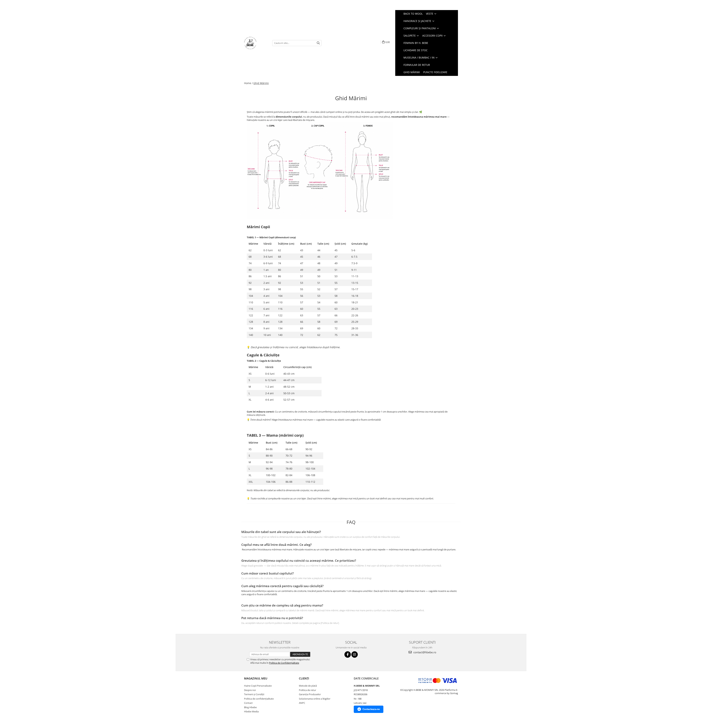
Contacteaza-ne (371, 709)
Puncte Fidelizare (435, 72)
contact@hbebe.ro (424, 652)
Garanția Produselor (310, 694)
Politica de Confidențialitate (284, 662)
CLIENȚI (304, 678)
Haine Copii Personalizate (258, 685)
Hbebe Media (251, 711)
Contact (248, 703)
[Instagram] (354, 654)
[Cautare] (318, 43)
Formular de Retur (416, 65)
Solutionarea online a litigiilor (314, 698)
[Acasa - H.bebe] (255, 43)
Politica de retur (307, 690)
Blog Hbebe (250, 707)
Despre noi (250, 690)
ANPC (302, 703)
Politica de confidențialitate (259, 698)
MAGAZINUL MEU (255, 678)
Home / (248, 83)
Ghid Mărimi (411, 72)
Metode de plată (308, 685)
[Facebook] (347, 654)
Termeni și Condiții (254, 694)
